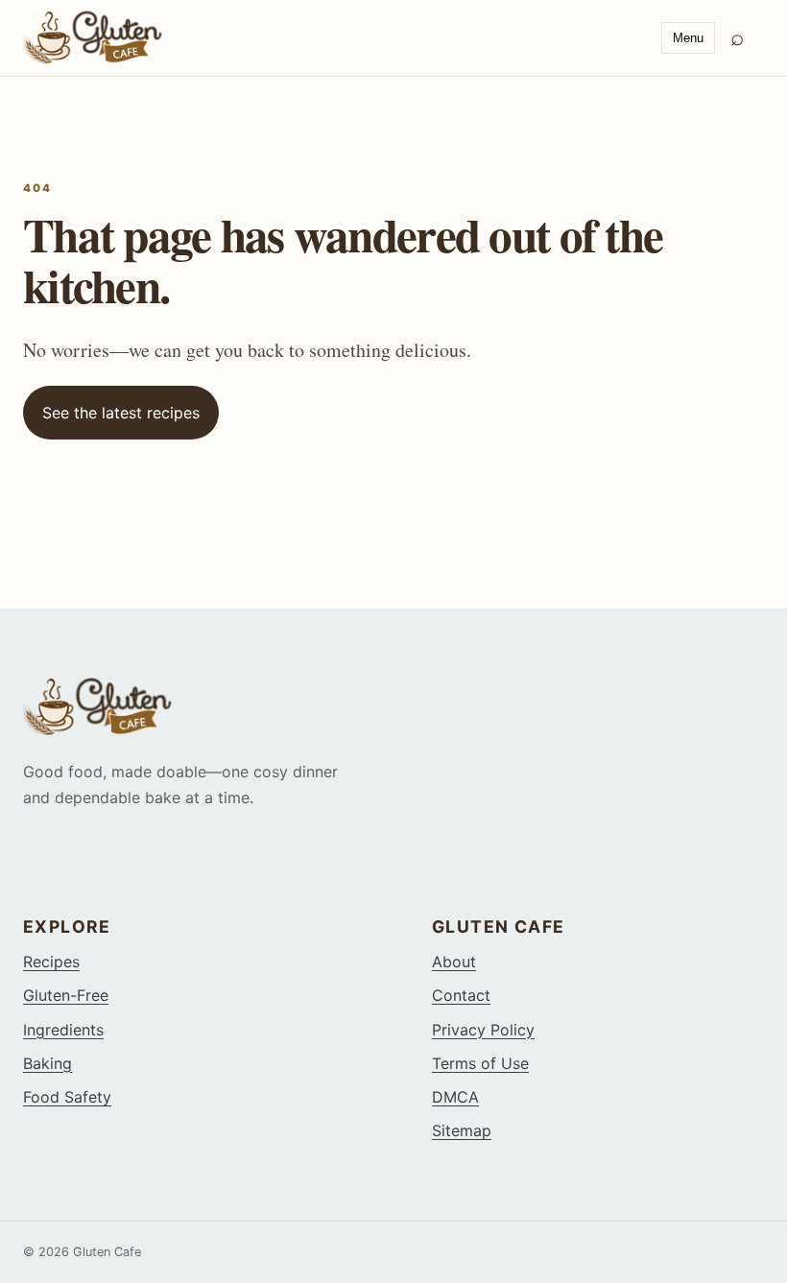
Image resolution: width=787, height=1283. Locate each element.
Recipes (51, 961)
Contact (461, 995)
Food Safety (67, 1096)
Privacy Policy (483, 1029)
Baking (47, 1063)
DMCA (455, 1096)
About (454, 961)
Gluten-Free (65, 995)
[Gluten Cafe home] (334, 37)
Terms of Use (480, 1063)
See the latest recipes (121, 412)
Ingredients (63, 1029)
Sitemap (461, 1130)
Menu (688, 38)
